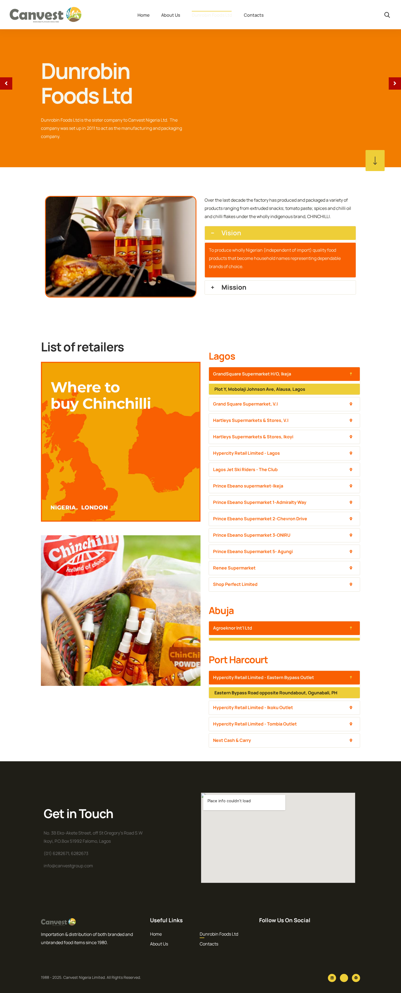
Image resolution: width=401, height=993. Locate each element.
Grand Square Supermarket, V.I (245, 404)
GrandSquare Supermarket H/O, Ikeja (252, 374)
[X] (344, 978)
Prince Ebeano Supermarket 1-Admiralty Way (259, 502)
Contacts (254, 15)
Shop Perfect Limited (235, 584)
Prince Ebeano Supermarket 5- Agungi (253, 551)
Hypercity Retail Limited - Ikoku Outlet (253, 707)
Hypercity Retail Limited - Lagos (246, 453)
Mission (234, 287)
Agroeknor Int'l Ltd (232, 628)
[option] (200, 83)
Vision (231, 232)
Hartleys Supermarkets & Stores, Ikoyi (253, 437)
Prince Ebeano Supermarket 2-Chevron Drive (260, 519)
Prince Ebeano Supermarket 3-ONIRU (252, 535)
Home (143, 15)
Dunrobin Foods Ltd (212, 15)
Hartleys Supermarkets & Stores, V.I (250, 420)
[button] (280, 233)
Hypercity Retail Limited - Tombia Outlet (255, 724)
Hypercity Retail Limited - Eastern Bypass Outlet (263, 677)
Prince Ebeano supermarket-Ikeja (248, 486)
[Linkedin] (332, 978)
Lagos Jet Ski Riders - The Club (245, 469)
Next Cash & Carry (232, 740)
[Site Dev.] (356, 978)
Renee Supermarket (234, 568)
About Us (170, 15)
